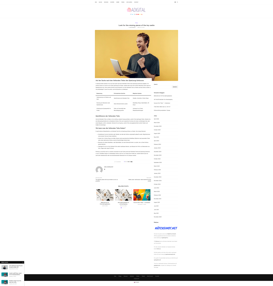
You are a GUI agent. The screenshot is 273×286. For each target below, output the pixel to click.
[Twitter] (132, 14)
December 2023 (157, 151)
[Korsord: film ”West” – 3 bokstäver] (141, 195)
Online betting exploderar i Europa (162, 110)
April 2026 (156, 119)
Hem (96, 2)
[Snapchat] (139, 14)
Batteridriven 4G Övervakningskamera (105, 203)
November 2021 (157, 199)
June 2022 (156, 188)
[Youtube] (138, 14)
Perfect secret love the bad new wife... (15, 281)
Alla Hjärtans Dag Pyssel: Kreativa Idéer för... (16, 266)
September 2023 (158, 162)
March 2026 (157, 122)
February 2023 (157, 170)
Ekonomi (106, 2)
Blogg (100, 2)
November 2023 (157, 155)
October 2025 (157, 130)
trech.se (159, 249)
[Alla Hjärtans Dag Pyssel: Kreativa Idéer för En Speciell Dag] (4, 267)
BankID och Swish (171, 234)
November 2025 (158, 126)
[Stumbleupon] (141, 14)
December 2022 (157, 177)
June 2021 (156, 209)
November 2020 (158, 217)
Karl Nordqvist (132, 27)
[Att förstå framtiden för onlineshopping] (123, 195)
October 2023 (157, 159)
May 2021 (156, 213)
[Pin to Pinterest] (130, 161)
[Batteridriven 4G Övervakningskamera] (104, 195)
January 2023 (157, 173)
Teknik (122, 2)
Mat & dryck (129, 2)
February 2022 (157, 195)
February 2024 (157, 144)
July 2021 (156, 206)
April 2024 (156, 141)
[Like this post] (125, 161)
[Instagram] (134, 14)
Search (155, 84)
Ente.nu (157, 241)
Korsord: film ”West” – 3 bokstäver (142, 202)
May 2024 (156, 137)
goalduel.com (157, 265)
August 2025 (157, 133)
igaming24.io (165, 237)
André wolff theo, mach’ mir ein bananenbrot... (15, 273)
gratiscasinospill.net (170, 254)
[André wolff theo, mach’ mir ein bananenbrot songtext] (4, 274)
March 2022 (157, 191)
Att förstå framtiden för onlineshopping (123, 203)
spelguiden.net (157, 260)
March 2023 (157, 166)
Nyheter (112, 2)
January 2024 (157, 148)
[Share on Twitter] (128, 161)
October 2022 (157, 184)
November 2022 (158, 180)
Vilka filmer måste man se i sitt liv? (162, 107)
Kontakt (136, 2)
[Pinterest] (136, 14)
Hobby (117, 2)
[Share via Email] (131, 161)
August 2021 (157, 202)
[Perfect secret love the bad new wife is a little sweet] (4, 282)
